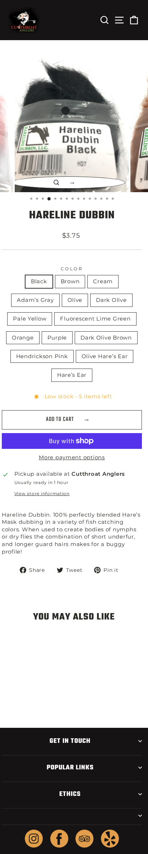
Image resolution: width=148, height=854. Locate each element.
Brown (70, 281)
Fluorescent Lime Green (95, 318)
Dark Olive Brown (106, 338)
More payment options (72, 457)
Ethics (70, 794)
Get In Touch (70, 741)
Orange (22, 338)
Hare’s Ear (72, 375)
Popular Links (70, 767)
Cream (103, 281)
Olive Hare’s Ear (105, 356)
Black (39, 281)
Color (72, 268)
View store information (42, 493)
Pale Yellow (29, 318)
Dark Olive (111, 300)
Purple (57, 338)
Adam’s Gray (35, 300)
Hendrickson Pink (42, 356)
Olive (75, 300)
